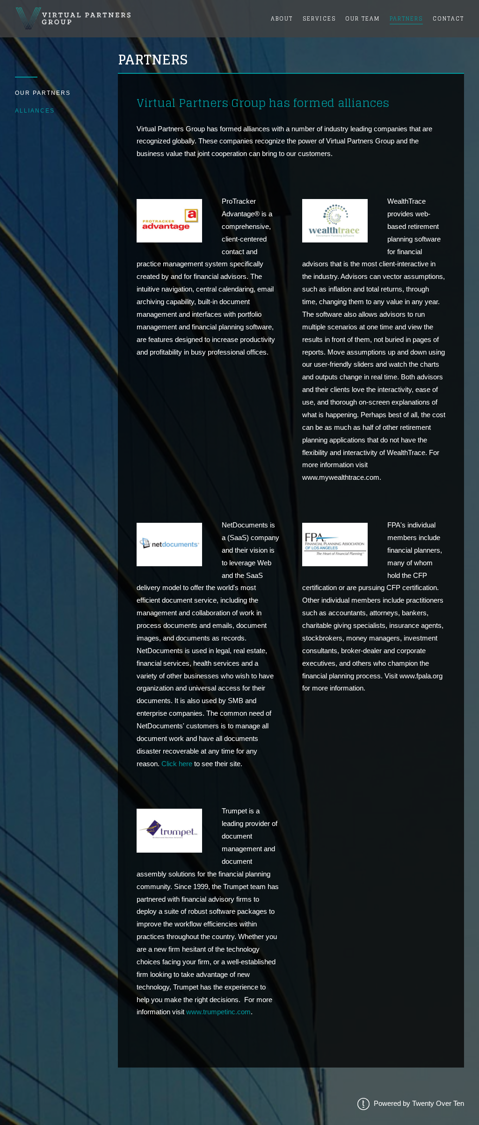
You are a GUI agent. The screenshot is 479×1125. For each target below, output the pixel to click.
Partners (406, 18)
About (282, 18)
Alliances (35, 110)
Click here (176, 764)
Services (319, 18)
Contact (448, 18)
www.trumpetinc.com (218, 1012)
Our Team (362, 18)
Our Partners (43, 93)
